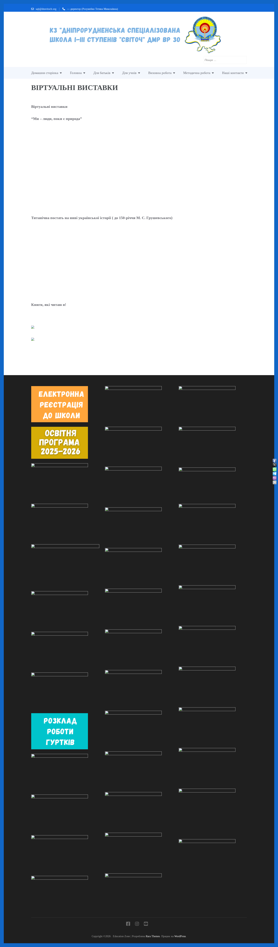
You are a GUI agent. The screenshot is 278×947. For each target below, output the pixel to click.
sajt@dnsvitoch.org (46, 9)
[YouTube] (146, 924)
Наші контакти (233, 73)
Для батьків (101, 73)
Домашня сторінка (44, 73)
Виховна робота (160, 73)
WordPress (180, 936)
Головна (76, 73)
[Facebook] (128, 924)
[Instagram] (137, 924)
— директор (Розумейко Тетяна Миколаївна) (92, 9)
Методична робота (196, 73)
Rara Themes (153, 936)
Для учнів (129, 73)
